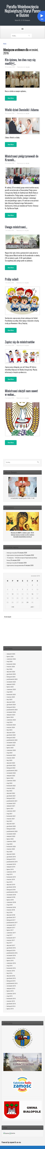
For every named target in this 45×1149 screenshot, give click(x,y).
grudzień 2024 (11, 704)
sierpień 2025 (11, 684)
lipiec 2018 (10, 900)
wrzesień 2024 (11, 712)
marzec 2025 (11, 697)
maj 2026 (9, 661)
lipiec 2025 (10, 687)
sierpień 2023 (11, 745)
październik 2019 (12, 862)
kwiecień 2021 (11, 816)
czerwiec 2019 (11, 872)
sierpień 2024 (11, 715)
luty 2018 (9, 912)
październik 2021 (12, 801)
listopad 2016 (11, 950)
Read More (11, 98)
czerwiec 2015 (11, 993)
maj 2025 (9, 692)
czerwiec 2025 (11, 689)
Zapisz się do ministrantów (20, 342)
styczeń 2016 (11, 976)
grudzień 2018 (11, 887)
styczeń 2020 (11, 854)
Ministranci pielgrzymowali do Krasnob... (21, 158)
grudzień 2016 (11, 948)
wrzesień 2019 (11, 864)
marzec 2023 (11, 758)
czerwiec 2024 (11, 720)
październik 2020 (12, 831)
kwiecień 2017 (11, 938)
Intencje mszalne (12, 553)
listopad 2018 (11, 889)
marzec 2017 (11, 940)
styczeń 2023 (11, 763)
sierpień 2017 (11, 927)
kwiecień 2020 (11, 846)
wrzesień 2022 (11, 773)
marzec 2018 (11, 910)
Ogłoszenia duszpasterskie (15, 555)
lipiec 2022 (10, 778)
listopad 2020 (11, 829)
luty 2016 (9, 973)
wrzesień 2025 (11, 682)
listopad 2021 (11, 798)
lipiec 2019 (10, 869)
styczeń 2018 (11, 915)
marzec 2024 (11, 727)
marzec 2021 (11, 819)
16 (32, 594)
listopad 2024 (11, 707)
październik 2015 (12, 983)
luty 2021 (9, 821)
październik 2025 (12, 679)
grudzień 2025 (11, 674)
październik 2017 (12, 922)
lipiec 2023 (10, 747)
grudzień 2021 (11, 796)
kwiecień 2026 (11, 664)
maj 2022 (9, 783)
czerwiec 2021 (11, 811)
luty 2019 (9, 882)
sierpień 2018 (11, 897)
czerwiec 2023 (11, 750)
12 (12, 594)
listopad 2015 (11, 981)
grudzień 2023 (11, 735)
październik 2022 (12, 770)
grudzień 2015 (11, 978)
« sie (12, 607)
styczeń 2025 (11, 702)
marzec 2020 (11, 849)
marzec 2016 (11, 971)
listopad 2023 (11, 737)
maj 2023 (9, 753)
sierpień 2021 (11, 806)
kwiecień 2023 (11, 755)
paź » (32, 607)
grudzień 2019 (11, 857)
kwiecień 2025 (11, 694)
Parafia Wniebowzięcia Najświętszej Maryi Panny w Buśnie (22, 10)
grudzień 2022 (11, 765)
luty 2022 (9, 791)
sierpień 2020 (11, 836)
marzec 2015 (11, 1001)
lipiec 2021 (10, 808)
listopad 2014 (11, 1006)
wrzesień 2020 (11, 834)
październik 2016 (12, 953)
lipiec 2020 (10, 839)
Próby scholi (11, 279)
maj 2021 (9, 813)
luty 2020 (9, 851)
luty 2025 (9, 699)
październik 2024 (12, 709)
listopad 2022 (11, 768)
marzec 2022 (11, 788)
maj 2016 (9, 965)
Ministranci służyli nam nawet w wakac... (21, 393)
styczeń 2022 (11, 793)
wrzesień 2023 (11, 742)
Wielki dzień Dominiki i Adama (22, 110)
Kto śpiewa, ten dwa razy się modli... (20, 61)
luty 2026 (9, 669)
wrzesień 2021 (11, 803)
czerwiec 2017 (11, 933)
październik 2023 (12, 740)
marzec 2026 (11, 666)
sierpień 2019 (11, 867)
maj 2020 (9, 844)
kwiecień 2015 (11, 998)
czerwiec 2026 (11, 659)
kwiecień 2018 (11, 907)
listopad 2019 (11, 859)
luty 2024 (9, 730)
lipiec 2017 (10, 930)
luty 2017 (9, 943)
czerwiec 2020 (11, 841)
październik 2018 (12, 892)
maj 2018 (9, 905)
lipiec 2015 (10, 991)
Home (4, 44)
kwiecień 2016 (11, 968)
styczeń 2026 (11, 671)
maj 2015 (9, 996)
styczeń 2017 (11, 945)
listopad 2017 (11, 920)
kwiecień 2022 (11, 785)
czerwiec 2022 (11, 780)
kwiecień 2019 (11, 877)
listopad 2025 (11, 677)
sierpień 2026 (11, 654)
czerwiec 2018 (11, 902)
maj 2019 (9, 874)
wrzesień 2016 (11, 955)
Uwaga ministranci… (16, 227)
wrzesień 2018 (11, 895)
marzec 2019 (11, 879)
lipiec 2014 (10, 1009)
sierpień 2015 (11, 988)
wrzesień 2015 (11, 986)
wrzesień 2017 (11, 925)
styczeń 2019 (11, 884)
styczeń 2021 (11, 824)
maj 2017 (9, 935)
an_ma (27, 67)
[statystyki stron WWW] (6, 1133)
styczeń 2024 (11, 732)
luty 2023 (9, 760)
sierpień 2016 (11, 958)
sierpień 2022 (11, 775)
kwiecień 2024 (11, 725)
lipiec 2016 (10, 960)
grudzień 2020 (11, 826)
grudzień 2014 (11, 1003)
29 (27, 602)
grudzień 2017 (11, 917)
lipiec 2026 (10, 656)
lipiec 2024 (10, 717)
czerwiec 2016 (11, 963)
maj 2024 (9, 722)
